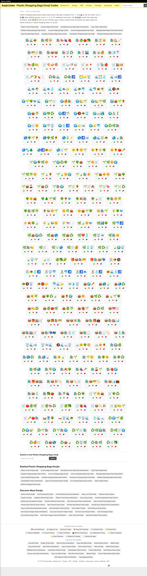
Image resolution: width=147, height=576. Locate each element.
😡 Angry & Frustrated (81, 529)
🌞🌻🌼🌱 (79, 150)
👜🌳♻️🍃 (49, 296)
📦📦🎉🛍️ (73, 320)
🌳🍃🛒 (96, 198)
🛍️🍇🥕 (81, 369)
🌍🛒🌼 (33, 125)
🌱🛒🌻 (73, 186)
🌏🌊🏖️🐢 (100, 138)
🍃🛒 (46, 259)
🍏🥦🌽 (61, 259)
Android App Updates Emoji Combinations (105, 504)
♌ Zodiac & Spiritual (114, 533)
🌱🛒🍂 (89, 186)
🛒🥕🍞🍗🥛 (35, 77)
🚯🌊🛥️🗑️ (64, 345)
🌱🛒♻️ (119, 186)
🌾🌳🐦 (117, 211)
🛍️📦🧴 (33, 393)
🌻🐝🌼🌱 (50, 211)
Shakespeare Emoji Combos (77, 550)
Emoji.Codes (47, 561)
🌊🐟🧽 (64, 89)
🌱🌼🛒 (92, 162)
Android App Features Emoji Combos (33, 504)
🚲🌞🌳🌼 (83, 345)
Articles (89, 5)
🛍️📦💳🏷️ (92, 381)
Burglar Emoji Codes (47, 543)
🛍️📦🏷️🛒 (73, 381)
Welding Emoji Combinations (36, 550)
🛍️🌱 (73, 357)
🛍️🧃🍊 (98, 52)
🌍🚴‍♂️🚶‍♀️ (114, 113)
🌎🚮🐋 (83, 138)
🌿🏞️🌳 (102, 223)
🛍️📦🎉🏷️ (54, 381)
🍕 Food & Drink (110, 529)
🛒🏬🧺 (117, 64)
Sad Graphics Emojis (78, 508)
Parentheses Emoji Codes (112, 550)
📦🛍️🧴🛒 (67, 332)
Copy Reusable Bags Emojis (30, 34)
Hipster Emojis (91, 553)
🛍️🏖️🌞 (100, 40)
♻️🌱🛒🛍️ (79, 430)
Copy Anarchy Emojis (69, 546)
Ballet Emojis (115, 543)
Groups (74, 5)
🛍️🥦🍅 (48, 393)
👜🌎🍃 (104, 284)
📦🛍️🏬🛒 (29, 332)
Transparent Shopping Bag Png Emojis (82, 34)
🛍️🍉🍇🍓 (64, 40)
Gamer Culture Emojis (28, 494)
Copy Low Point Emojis (89, 494)
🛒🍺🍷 (87, 64)
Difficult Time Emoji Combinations (66, 498)
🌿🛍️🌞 (114, 235)
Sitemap (102, 561)
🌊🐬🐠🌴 (96, 89)
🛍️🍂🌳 (66, 369)
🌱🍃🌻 (46, 174)
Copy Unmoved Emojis (76, 515)
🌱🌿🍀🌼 (29, 174)
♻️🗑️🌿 (81, 442)
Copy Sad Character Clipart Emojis (61, 511)
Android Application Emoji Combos (106, 498)
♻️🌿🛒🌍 (117, 430)
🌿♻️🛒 (103, 247)
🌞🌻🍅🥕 (117, 150)
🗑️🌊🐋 (31, 345)
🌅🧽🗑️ (85, 77)
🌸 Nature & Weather (33, 533)
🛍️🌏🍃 (43, 357)
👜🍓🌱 (83, 308)
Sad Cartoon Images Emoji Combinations (34, 511)
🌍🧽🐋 (79, 125)
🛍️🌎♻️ (28, 357)
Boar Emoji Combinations (51, 546)
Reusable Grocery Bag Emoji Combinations (74, 27)
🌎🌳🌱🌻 (31, 138)
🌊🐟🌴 (33, 89)
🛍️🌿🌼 (46, 40)
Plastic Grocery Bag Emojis (29, 27)
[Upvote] (27, 44)
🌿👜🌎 (52, 235)
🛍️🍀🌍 (50, 369)
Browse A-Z (65, 5)
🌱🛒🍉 (104, 186)
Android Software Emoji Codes (55, 501)
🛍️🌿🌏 (35, 369)
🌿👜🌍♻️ (35, 235)
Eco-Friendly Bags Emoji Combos (81, 481)
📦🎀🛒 (114, 308)
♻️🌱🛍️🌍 (60, 430)
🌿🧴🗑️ (88, 247)
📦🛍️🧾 (85, 332)
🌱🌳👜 (77, 162)
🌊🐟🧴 (48, 89)
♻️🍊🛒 (35, 442)
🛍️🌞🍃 (59, 357)
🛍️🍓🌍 (112, 369)
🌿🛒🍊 (72, 247)
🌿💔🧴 (83, 235)
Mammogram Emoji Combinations (65, 557)
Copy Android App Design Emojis (104, 501)
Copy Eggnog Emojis (85, 557)
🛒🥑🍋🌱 (117, 406)
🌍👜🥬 (33, 113)
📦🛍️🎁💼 (92, 320)
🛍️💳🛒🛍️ (35, 52)
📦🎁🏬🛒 (35, 320)
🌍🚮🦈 (64, 113)
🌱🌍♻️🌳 (60, 162)
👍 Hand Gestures (57, 536)
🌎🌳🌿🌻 (50, 138)
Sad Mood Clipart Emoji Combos (96, 515)
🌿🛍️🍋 (28, 247)
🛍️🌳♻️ (118, 357)
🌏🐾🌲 (27, 150)
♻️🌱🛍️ (42, 430)
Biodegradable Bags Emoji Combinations (109, 30)
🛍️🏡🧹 (116, 40)
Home (22, 11)
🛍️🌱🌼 (88, 357)
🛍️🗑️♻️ (67, 52)
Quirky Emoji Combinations (65, 543)
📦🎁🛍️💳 (54, 320)
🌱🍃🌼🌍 (64, 174)
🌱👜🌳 (119, 174)
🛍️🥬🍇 (64, 393)
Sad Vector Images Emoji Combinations (53, 515)
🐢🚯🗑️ (27, 284)
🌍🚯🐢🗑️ (81, 113)
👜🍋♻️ (33, 308)
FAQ (81, 5)
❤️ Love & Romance (37, 529)
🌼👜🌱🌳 (85, 211)
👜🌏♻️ (119, 284)
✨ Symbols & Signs (89, 536)
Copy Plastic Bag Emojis (99, 27)
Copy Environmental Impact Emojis (56, 481)
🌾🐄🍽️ (67, 223)
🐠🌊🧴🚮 (114, 272)
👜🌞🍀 (32, 296)
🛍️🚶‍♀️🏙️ (83, 52)
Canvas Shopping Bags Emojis (58, 30)
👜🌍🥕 (89, 284)
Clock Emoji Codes (34, 546)
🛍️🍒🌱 (96, 369)
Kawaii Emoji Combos (101, 543)
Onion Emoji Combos (85, 546)
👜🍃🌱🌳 (113, 296)
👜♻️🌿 (98, 308)
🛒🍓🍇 (81, 406)
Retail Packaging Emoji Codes (30, 484)
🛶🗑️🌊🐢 (65, 418)
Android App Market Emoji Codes (78, 504)
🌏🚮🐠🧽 (44, 150)
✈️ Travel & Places (48, 533)
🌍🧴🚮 (64, 125)
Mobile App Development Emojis (31, 501)
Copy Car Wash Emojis (58, 553)
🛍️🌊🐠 (31, 40)
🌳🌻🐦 (66, 198)
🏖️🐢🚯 (115, 259)
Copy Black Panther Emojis (56, 550)
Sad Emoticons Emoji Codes (97, 508)
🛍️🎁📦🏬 (35, 381)
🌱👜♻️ (42, 186)
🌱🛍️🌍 (58, 186)
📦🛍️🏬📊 (112, 320)
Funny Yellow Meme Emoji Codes (109, 553)
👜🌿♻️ (95, 296)
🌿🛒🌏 (57, 247)
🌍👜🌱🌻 (117, 101)
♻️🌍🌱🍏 (115, 418)
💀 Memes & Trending (73, 536)
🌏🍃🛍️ (117, 138)
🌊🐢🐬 (79, 89)
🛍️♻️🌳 (79, 393)
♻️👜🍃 (66, 442)
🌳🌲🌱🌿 (48, 198)
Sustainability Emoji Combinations (32, 481)
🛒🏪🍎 (102, 64)
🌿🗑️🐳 (98, 235)
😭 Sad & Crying (65, 529)
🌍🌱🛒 (50, 101)
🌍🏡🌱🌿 (98, 101)
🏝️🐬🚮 (66, 272)
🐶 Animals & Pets (97, 529)
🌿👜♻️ (67, 235)
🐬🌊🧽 (58, 284)
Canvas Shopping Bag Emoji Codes (82, 30)
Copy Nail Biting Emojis (84, 543)
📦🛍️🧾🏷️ (102, 332)
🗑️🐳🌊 (46, 345)
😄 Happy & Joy (52, 529)
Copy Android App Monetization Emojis (34, 508)
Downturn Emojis (26, 498)
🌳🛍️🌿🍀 (31, 211)
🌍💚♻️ (48, 113)
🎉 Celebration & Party (97, 533)
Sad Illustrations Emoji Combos (59, 508)
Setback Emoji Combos (106, 494)
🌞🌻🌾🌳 (98, 150)
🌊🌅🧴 (100, 77)
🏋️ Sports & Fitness (63, 533)
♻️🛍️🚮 (69, 77)
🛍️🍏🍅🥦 (83, 40)
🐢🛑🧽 (42, 284)
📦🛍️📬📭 (48, 332)
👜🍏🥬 (67, 308)
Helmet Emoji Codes (112, 546)
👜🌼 (81, 296)
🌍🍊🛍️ (66, 101)
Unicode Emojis (33, 543)
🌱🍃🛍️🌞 (83, 174)
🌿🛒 (42, 247)
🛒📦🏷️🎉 (98, 406)
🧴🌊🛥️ (98, 418)
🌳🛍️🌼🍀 (114, 198)
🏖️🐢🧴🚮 (33, 272)
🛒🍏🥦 (66, 406)
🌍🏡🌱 (81, 101)
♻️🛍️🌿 (96, 442)
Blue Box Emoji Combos (76, 553)
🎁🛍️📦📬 (97, 259)
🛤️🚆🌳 (48, 418)
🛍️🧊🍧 (114, 52)
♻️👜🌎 (50, 442)
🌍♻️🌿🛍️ (112, 125)
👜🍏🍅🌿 (50, 308)
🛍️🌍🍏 (116, 345)
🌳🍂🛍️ (81, 198)
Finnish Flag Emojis (95, 550)
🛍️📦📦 (52, 52)
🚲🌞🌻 (100, 345)
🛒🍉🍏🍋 (31, 64)
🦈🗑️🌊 (83, 418)
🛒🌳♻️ (114, 393)
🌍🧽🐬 (94, 125)
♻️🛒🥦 (112, 442)
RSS (108, 561)
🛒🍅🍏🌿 (29, 406)
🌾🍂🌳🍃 (31, 223)
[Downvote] (31, 44)
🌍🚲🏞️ (98, 113)
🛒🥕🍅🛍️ (31, 418)
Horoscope (108, 5)
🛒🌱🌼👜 (96, 393)
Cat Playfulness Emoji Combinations (67, 494)
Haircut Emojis (98, 546)
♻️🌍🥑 (27, 430)
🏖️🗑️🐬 (50, 272)
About (117, 5)
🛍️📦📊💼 (112, 381)
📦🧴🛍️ (119, 332)
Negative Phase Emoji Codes (43, 498)
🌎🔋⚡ (67, 138)
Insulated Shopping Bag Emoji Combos (54, 34)
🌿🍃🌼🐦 (85, 223)
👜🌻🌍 (66, 296)
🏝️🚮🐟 (81, 272)
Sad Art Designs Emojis (105, 511)
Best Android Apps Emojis (56, 504)
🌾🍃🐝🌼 (50, 223)
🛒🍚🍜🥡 (69, 64)
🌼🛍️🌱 (102, 211)
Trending (98, 5)
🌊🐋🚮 (116, 77)
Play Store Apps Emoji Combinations (79, 501)
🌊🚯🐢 (114, 89)
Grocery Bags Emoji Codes (49, 27)
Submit (53, 458)
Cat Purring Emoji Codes (45, 494)
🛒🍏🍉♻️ (48, 406)
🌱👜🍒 (27, 186)
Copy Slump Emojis (86, 498)
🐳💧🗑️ (73, 284)
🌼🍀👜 (67, 211)
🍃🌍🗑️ (118, 247)
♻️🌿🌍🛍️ (98, 430)
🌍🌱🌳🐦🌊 (31, 101)
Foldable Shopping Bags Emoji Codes (109, 34)
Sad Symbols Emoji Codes (29, 515)
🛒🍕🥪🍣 (50, 64)
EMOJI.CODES (6, 1)
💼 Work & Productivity (80, 533)
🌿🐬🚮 (117, 223)
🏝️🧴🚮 (96, 272)
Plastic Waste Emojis (101, 481)
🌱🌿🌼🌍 (110, 162)
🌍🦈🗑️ (48, 125)
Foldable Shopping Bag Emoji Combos (33, 30)
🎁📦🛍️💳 (78, 259)
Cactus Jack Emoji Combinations (38, 553)
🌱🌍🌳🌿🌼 (38, 162)
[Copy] (35, 44)
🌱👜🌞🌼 (102, 174)
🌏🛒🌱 (62, 150)
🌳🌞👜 (31, 198)
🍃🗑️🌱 (32, 259)
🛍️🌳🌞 (103, 357)
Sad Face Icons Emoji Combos (85, 511)
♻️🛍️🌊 (54, 77)
